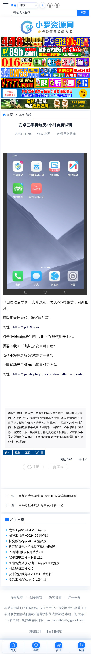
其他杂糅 (25, 115)
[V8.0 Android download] (57, 5)
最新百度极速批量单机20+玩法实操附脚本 (47, 496)
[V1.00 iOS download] (50, 5)
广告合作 (74, 597)
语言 (13, 5)
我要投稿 (36, 597)
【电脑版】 (34, 631)
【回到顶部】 (55, 631)
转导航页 (17, 597)
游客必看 (55, 597)
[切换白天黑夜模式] (42, 5)
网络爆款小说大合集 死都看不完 (41, 505)
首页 (10, 115)
